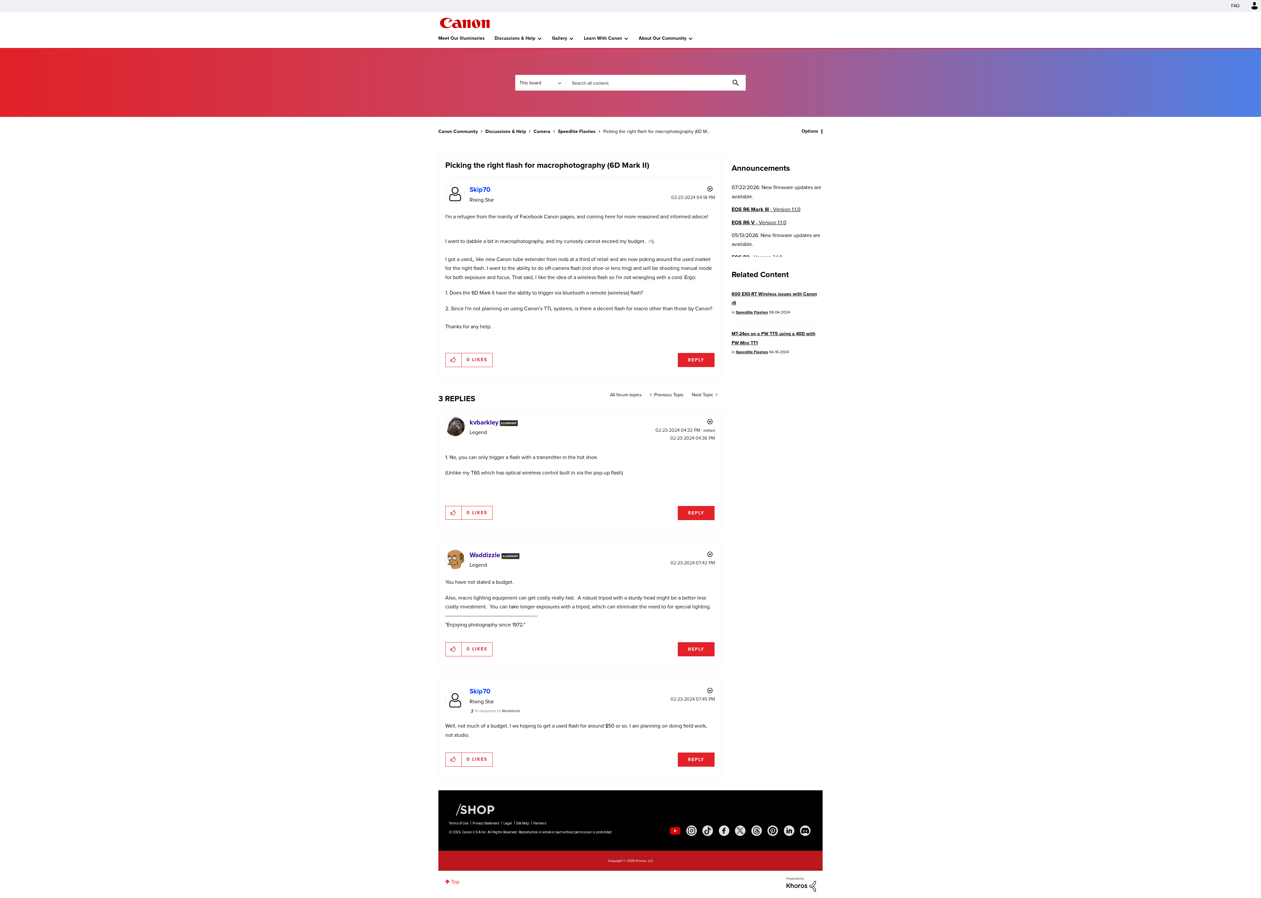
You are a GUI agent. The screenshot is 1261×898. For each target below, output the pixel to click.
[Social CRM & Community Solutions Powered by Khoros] (801, 883)
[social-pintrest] (772, 830)
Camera (542, 131)
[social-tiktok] (707, 830)
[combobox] (655, 83)
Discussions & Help (515, 38)
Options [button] (810, 131)
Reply (696, 360)
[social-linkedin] (789, 830)
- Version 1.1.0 (766, 209)
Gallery (559, 38)
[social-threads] (756, 830)
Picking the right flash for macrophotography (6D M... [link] (656, 131)
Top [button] (455, 882)
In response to (497, 711)
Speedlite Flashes (577, 131)
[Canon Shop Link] (472, 809)
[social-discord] (805, 830)
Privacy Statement (486, 823)
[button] (454, 359)
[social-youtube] (675, 830)
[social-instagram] (691, 830)
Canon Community (465, 23)
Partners (539, 823)
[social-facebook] (724, 830)
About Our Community (662, 38)
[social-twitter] (740, 830)
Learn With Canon (603, 38)
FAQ (1235, 5)
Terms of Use (458, 823)
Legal (507, 823)
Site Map (522, 823)
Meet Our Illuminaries (461, 38)
